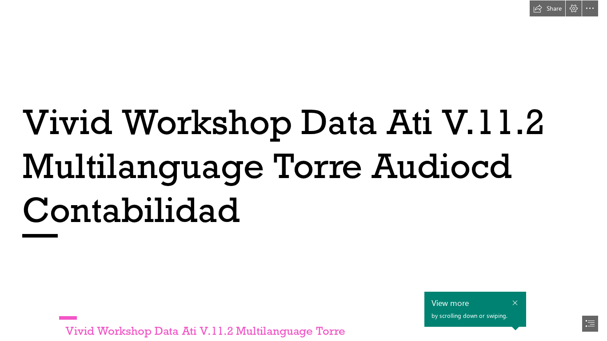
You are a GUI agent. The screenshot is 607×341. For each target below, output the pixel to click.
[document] (303, 170)
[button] (547, 8)
